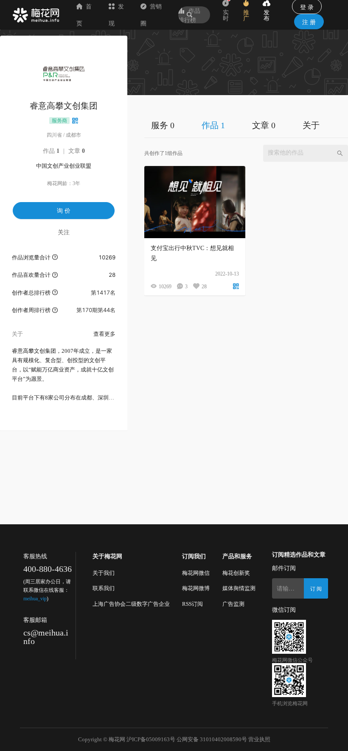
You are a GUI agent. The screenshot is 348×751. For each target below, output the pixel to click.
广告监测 (233, 604)
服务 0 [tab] (162, 125)
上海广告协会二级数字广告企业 (131, 604)
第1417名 (103, 292)
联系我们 (104, 588)
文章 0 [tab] (263, 125)
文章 (76, 151)
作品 (51, 151)
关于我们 (104, 573)
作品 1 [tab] (213, 125)
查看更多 (104, 333)
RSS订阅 (192, 604)
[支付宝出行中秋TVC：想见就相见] (194, 202)
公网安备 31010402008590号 (212, 739)
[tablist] (246, 125)
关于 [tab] (311, 125)
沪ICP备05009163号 (150, 739)
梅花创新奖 (236, 573)
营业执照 (259, 739)
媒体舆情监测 (238, 588)
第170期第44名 (95, 310)
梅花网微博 (196, 588)
